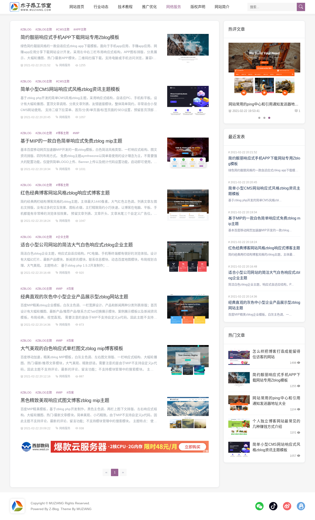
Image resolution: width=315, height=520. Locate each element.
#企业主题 (62, 237)
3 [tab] (269, 118)
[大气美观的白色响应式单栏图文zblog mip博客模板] (188, 360)
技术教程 (125, 7)
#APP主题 (80, 29)
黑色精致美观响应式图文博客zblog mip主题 (65, 400)
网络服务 (173, 7)
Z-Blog (54, 509)
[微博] (287, 506)
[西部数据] (115, 447)
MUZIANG (56, 503)
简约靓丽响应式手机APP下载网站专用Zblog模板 (70, 37)
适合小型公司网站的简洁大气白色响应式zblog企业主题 (77, 244)
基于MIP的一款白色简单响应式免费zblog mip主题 (71, 141)
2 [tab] (264, 118)
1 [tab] (259, 118)
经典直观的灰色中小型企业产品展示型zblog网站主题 (74, 296)
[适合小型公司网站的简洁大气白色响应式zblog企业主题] (188, 257)
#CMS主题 (62, 29)
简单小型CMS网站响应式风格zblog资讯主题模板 (70, 89)
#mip (76, 133)
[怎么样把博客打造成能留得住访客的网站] (239, 357)
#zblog (26, 29)
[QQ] (301, 506)
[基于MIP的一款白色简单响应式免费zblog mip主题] (188, 153)
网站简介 (222, 7)
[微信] (259, 506)
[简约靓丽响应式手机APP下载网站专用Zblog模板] (188, 49)
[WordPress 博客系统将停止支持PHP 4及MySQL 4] (266, 69)
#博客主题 (62, 133)
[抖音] (273, 506)
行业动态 (101, 7)
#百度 (70, 288)
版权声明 (197, 7)
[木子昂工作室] (30, 7)
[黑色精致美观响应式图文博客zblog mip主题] (188, 412)
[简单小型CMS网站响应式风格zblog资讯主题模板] (188, 101)
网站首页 (76, 7)
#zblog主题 (44, 29)
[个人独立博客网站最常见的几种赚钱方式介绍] (239, 426)
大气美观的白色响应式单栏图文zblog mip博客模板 (72, 348)
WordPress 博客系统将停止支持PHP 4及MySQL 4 (271, 104)
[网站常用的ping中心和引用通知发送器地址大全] (239, 403)
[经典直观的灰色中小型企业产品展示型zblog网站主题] (188, 309)
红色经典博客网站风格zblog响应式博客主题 (65, 192)
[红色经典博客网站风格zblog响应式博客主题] (188, 205)
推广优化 (149, 7)
